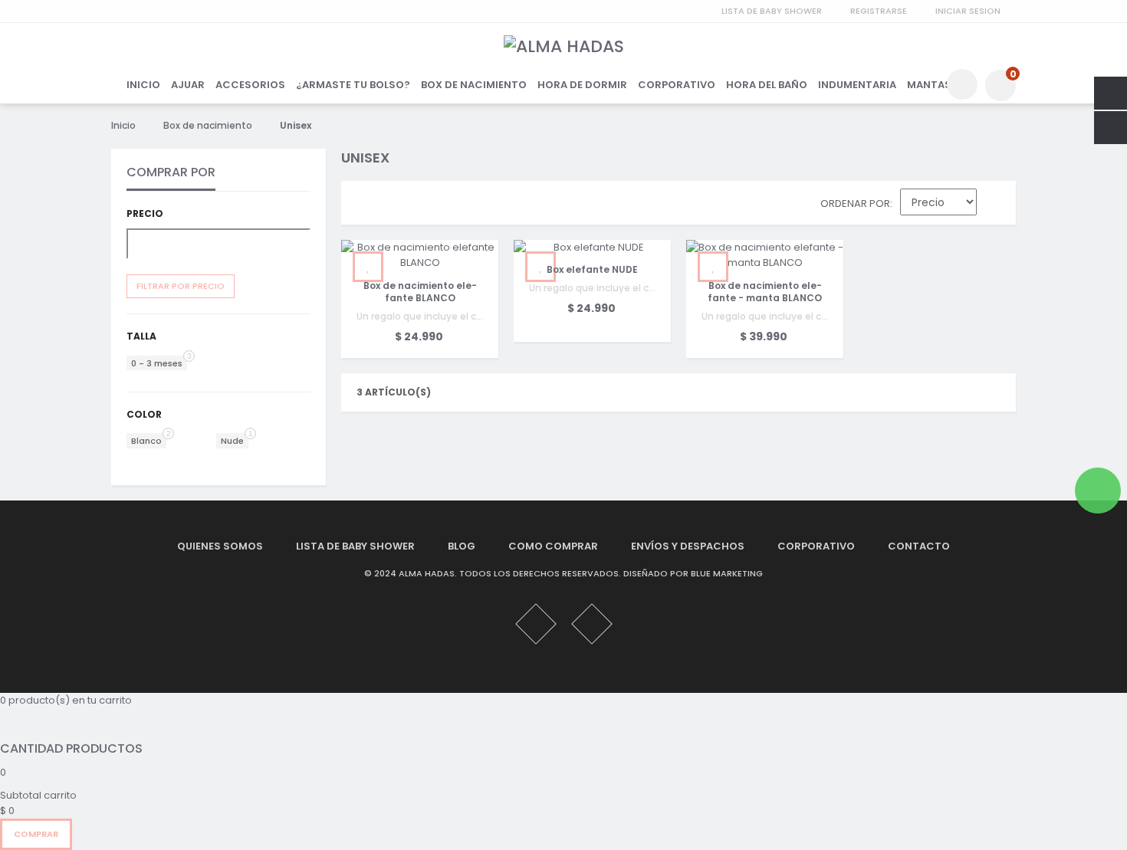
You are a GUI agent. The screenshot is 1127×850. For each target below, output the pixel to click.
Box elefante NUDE (592, 269)
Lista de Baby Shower (771, 11)
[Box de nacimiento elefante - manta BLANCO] (764, 255)
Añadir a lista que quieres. (368, 266)
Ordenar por (855, 203)
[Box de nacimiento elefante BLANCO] (419, 255)
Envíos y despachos (687, 546)
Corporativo (816, 546)
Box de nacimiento (207, 125)
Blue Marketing (727, 573)
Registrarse (878, 11)
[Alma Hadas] (564, 46)
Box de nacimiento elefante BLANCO (420, 291)
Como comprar (553, 546)
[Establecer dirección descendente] (996, 205)
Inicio (123, 125)
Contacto (919, 546)
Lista (394, 206)
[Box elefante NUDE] (592, 247)
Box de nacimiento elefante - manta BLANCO (765, 291)
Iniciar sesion (968, 11)
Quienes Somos (220, 546)
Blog (461, 546)
